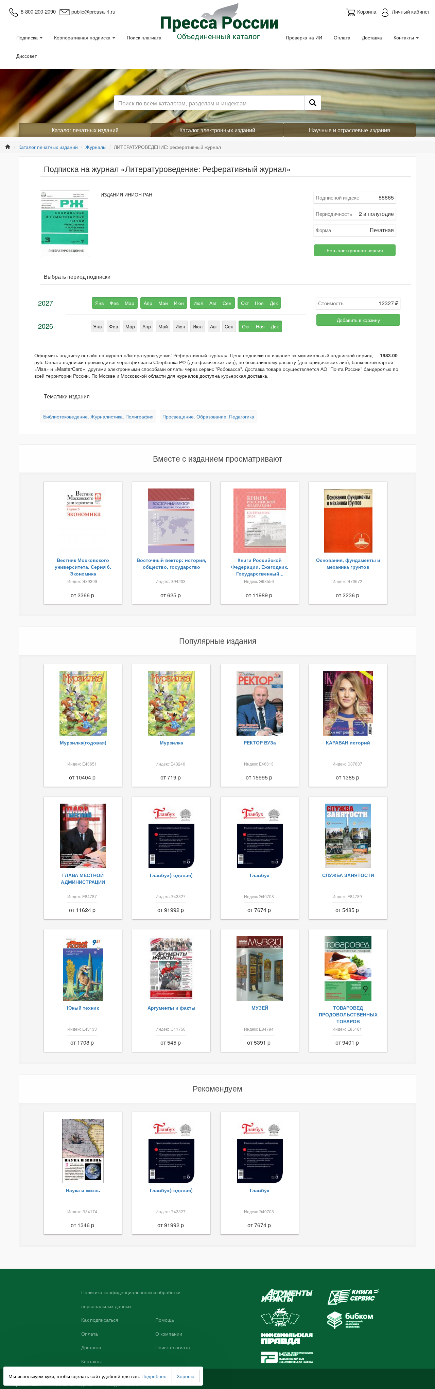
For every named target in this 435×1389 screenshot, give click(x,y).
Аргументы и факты (171, 1007)
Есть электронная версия (355, 250)
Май (163, 326)
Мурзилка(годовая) (83, 742)
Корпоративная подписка (83, 37)
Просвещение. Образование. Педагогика (208, 416)
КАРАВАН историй (348, 742)
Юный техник (83, 1007)
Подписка (27, 37)
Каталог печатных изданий (85, 130)
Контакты (404, 37)
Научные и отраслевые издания (349, 130)
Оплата (342, 37)
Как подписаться (99, 1320)
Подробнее (154, 1376)
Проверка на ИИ (304, 37)
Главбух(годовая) (171, 875)
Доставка (372, 37)
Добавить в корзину (358, 319)
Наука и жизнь (83, 1190)
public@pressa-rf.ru (93, 11)
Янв (97, 326)
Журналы (95, 146)
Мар (130, 326)
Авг (213, 326)
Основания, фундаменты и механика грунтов (348, 563)
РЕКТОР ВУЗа (260, 742)
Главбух (259, 875)
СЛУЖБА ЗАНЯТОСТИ (348, 875)
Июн (180, 326)
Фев (113, 326)
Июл (198, 326)
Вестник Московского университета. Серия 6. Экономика (83, 566)
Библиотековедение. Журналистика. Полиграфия (98, 416)
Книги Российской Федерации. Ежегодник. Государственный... (259, 566)
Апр (146, 326)
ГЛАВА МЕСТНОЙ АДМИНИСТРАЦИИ (83, 878)
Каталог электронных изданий (217, 130)
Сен (229, 326)
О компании (168, 1334)
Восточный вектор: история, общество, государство (171, 563)
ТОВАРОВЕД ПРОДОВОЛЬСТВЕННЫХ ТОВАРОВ (348, 1014)
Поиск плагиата (144, 37)
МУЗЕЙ (259, 1007)
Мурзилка (171, 742)
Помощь (164, 1320)
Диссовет (26, 55)
